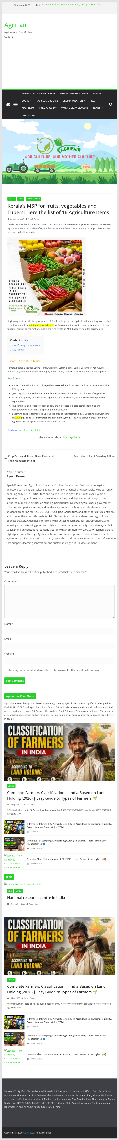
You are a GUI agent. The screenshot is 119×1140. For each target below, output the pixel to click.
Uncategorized (33, 199)
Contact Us (28, 115)
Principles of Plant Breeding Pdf (92, 456)
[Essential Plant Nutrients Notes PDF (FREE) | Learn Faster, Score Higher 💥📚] (14, 861)
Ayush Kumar (34, 219)
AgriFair (15, 24)
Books (25, 100)
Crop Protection (73, 100)
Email (8, 638)
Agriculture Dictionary (74, 93)
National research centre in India (36, 897)
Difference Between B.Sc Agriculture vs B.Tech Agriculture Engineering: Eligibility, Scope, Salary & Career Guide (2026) (69, 825)
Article (97, 93)
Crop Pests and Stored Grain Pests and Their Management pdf (31, 458)
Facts (21, 199)
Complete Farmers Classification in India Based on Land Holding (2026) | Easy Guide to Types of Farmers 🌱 (56, 795)
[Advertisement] (59, 66)
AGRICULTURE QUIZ (47, 100)
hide (26, 340)
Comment (11, 581)
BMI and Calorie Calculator (38, 93)
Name (8, 624)
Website (9, 653)
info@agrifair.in (71, 437)
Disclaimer (28, 108)
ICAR (93, 100)
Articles (23, 430)
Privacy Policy (47, 108)
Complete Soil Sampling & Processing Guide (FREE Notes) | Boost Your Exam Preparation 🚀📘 (66, 842)
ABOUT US (98, 108)
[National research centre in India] (59, 884)
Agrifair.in (35, 430)
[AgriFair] (8, 104)
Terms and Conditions (74, 108)
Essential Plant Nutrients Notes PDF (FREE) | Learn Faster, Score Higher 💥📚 (67, 859)
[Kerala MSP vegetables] (46, 239)
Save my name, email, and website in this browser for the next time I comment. (54, 670)
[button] (31, 101)
